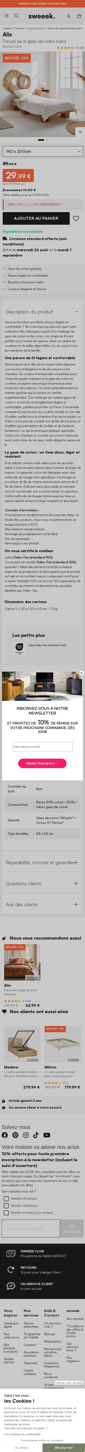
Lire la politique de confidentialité (22, 1434)
